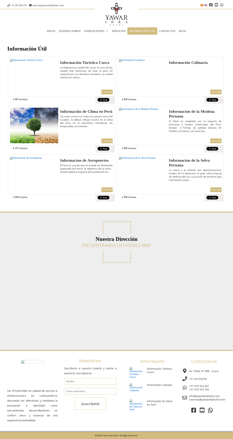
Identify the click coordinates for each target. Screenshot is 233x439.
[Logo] (116, 24)
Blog (182, 31)
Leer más (107, 92)
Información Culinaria (188, 62)
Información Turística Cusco (84, 62)
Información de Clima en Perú (86, 111)
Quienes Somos (70, 31)
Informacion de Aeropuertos (84, 160)
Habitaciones (94, 31)
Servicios (119, 31)
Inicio (51, 31)
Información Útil (142, 31)
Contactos (167, 31)
